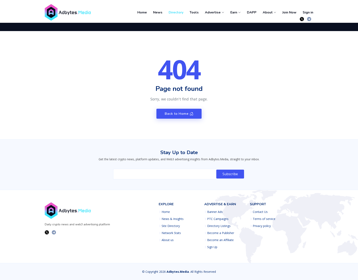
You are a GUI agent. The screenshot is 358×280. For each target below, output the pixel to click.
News (157, 12)
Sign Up (212, 247)
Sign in (308, 12)
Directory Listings (219, 225)
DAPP (251, 12)
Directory (176, 12)
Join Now (289, 12)
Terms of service (264, 218)
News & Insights (173, 218)
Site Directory (171, 225)
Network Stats (171, 233)
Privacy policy (262, 225)
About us (168, 240)
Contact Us (260, 211)
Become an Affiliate (220, 240)
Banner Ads (215, 211)
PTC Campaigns (218, 218)
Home (142, 12)
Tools (194, 12)
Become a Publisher (220, 233)
